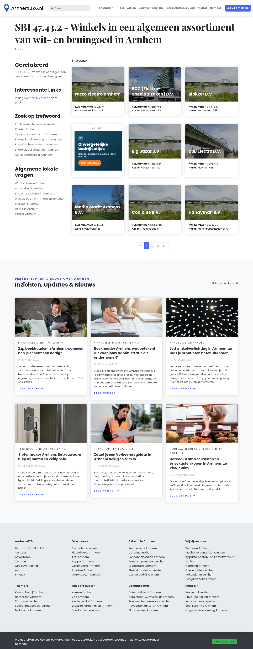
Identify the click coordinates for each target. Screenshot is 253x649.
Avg (17, 570)
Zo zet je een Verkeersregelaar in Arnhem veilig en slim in (122, 456)
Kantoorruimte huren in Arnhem (36, 124)
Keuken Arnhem (82, 592)
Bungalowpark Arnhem (201, 579)
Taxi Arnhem (80, 557)
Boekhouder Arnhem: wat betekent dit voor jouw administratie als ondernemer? (124, 353)
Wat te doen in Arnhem (30, 183)
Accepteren (224, 641)
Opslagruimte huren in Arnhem (36, 134)
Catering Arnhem (140, 553)
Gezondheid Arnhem (86, 566)
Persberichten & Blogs (180, 8)
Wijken (131, 8)
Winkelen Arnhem (197, 548)
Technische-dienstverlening (42, 449)
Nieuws (202, 8)
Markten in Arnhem (28, 204)
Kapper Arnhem (83, 561)
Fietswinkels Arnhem (86, 553)
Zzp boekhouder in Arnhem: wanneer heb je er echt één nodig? (50, 350)
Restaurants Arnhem (143, 548)
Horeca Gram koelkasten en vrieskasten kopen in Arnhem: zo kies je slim (198, 463)
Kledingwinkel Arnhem (87, 601)
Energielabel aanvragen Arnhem (37, 150)
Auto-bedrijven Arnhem (145, 592)
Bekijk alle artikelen (223, 283)
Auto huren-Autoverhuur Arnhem (151, 597)
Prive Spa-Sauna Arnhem (202, 597)
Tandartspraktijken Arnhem (147, 561)
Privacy (20, 575)
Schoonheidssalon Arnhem (147, 557)
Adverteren (238, 8)
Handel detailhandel (187, 342)
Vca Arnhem (80, 597)
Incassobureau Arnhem (201, 601)
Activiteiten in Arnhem (30, 188)
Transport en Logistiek (114, 449)
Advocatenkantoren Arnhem (148, 606)
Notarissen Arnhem (28, 597)
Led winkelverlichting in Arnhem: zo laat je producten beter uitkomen (201, 350)
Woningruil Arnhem (198, 592)
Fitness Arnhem (25, 214)
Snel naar (105, 8)
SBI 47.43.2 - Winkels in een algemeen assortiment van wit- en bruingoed (40, 74)
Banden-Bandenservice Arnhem (150, 601)
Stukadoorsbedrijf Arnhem (146, 570)
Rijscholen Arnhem (84, 548)
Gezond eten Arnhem (86, 575)
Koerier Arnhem (25, 129)
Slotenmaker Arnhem (143, 610)
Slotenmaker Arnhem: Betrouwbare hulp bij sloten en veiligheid (49, 456)
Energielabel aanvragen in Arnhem (38, 139)
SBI (122, 8)
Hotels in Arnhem (26, 209)
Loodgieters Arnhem (142, 566)
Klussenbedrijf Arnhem (30, 592)
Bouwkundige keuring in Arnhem (36, 144)
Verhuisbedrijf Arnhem (144, 575)
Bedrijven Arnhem (151, 8)
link (38, 98)
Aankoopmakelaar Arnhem (33, 155)
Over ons (21, 561)
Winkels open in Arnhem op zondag (39, 199)
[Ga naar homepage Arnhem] (22, 8)
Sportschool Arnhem (86, 610)
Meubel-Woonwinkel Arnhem (205, 553)
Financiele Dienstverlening (41, 342)
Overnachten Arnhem (200, 570)
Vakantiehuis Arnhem (199, 575)
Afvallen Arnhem (83, 570)
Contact (215, 8)
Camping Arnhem (197, 566)
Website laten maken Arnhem (92, 606)
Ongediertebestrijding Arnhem (206, 610)
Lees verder (29, 388)
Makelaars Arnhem (28, 610)
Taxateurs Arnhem (27, 601)
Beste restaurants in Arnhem (34, 194)
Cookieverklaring (26, 566)
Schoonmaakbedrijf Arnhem (34, 606)
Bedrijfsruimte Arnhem (200, 606)
